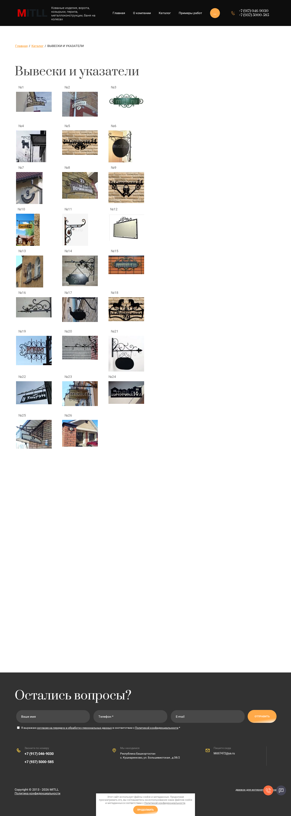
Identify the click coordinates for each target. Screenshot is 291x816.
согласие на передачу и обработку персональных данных (74, 727)
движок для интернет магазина (256, 789)
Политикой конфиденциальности (156, 727)
